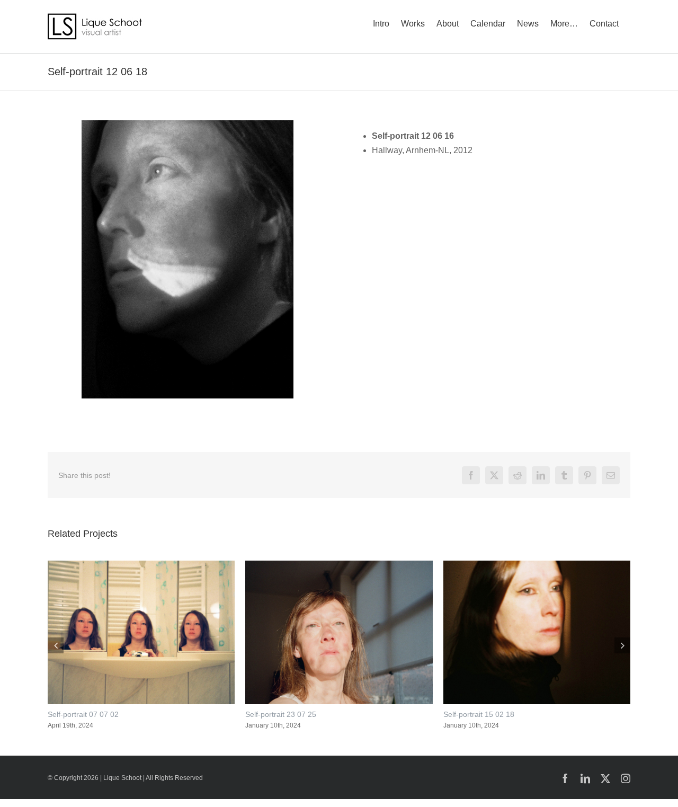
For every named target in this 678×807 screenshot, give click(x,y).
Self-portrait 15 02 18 (478, 714)
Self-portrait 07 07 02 (83, 714)
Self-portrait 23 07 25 (280, 714)
